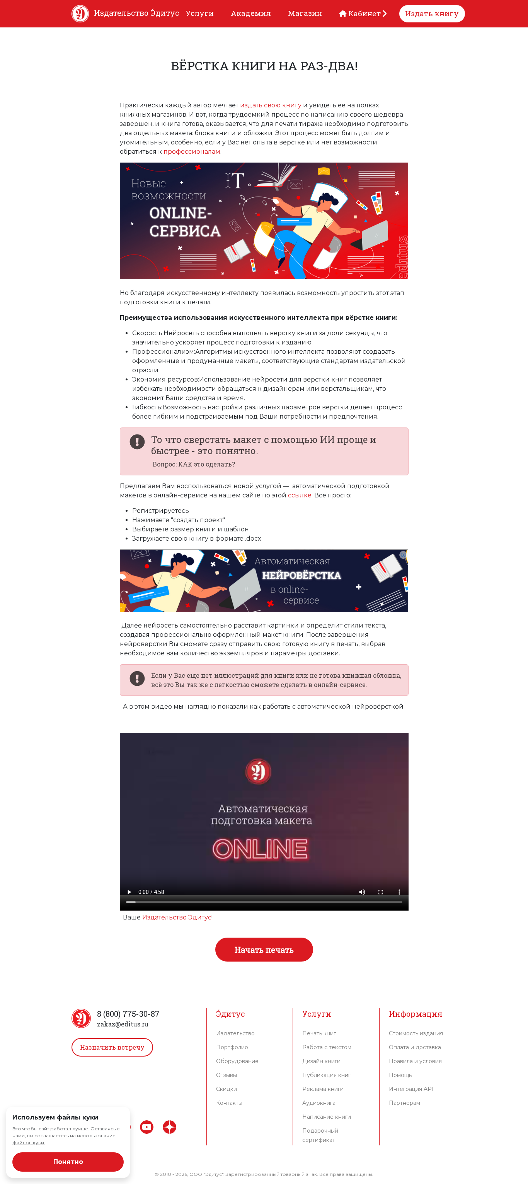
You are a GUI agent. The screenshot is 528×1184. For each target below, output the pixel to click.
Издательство (235, 1033)
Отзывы (226, 1075)
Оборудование (237, 1061)
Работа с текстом (326, 1047)
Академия (251, 13)
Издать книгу (432, 13)
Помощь (400, 1075)
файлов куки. (28, 1142)
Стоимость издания (416, 1033)
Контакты (229, 1102)
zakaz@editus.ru (122, 1024)
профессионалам (192, 151)
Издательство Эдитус (176, 917)
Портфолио (232, 1047)
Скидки (226, 1089)
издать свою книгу (271, 105)
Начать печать (264, 950)
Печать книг (319, 1033)
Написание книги (326, 1116)
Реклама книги (323, 1089)
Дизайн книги (321, 1061)
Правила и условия (415, 1061)
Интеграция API (411, 1089)
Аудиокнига (319, 1102)
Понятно (68, 1161)
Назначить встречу (112, 1047)
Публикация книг (326, 1075)
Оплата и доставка (415, 1047)
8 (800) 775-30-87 (128, 1014)
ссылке (300, 495)
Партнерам (404, 1102)
